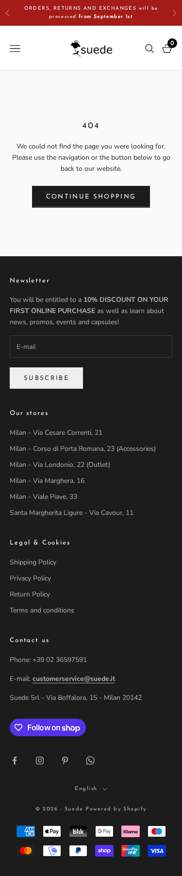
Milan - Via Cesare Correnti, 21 (56, 432)
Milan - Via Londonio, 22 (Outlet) (60, 464)
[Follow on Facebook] (14, 760)
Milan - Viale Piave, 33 (43, 496)
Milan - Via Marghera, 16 (47, 480)
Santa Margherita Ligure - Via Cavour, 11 (71, 512)
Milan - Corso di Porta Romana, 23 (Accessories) (83, 448)
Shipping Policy (33, 562)
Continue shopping (91, 197)
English (86, 789)
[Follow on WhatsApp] (90, 760)
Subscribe (46, 378)
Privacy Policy (30, 578)
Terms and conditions (42, 610)
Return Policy (30, 594)
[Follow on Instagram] (40, 760)
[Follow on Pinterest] (65, 760)
